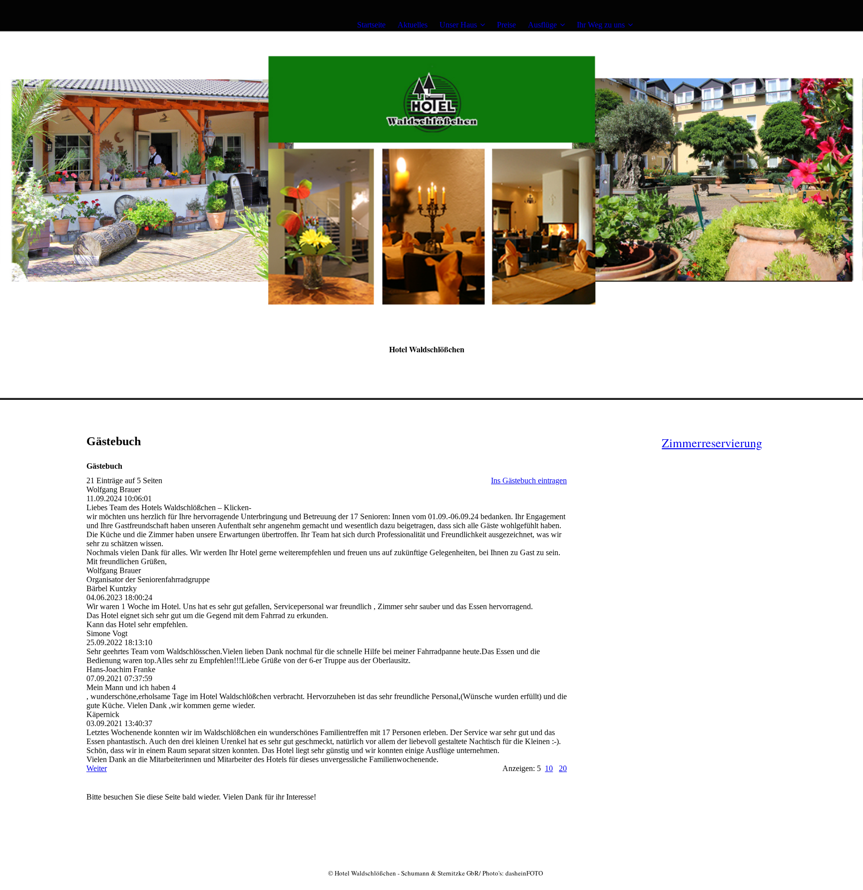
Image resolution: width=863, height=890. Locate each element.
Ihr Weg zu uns (601, 24)
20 (563, 768)
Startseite (371, 24)
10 (549, 768)
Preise (506, 24)
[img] (148, 25)
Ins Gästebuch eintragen (529, 480)
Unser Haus (458, 24)
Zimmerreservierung (712, 443)
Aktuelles (413, 24)
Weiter (96, 768)
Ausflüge (542, 24)
